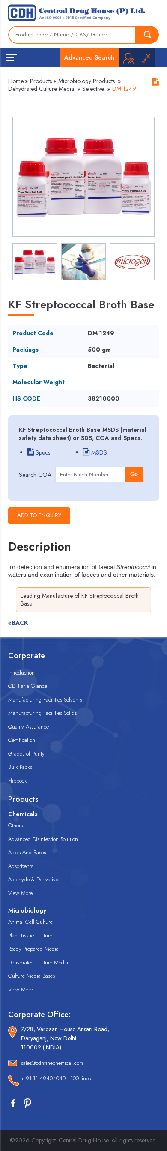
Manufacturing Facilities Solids (42, 713)
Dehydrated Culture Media (41, 88)
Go (134, 474)
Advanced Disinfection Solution (43, 839)
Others (15, 825)
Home (16, 81)
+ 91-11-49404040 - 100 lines (56, 1078)
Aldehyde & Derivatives (34, 879)
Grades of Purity (26, 754)
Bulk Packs (20, 767)
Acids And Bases (27, 852)
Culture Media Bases (31, 976)
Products (41, 81)
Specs (42, 452)
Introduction (21, 673)
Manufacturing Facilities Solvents (45, 700)
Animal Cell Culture (30, 922)
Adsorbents (20, 866)
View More (20, 893)
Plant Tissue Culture (30, 935)
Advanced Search (89, 57)
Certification (21, 740)
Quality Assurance (28, 727)
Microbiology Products (86, 81)
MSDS (98, 452)
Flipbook (17, 781)
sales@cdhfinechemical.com (52, 1063)
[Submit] (147, 35)
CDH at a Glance (27, 686)
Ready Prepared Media (33, 949)
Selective (93, 88)
